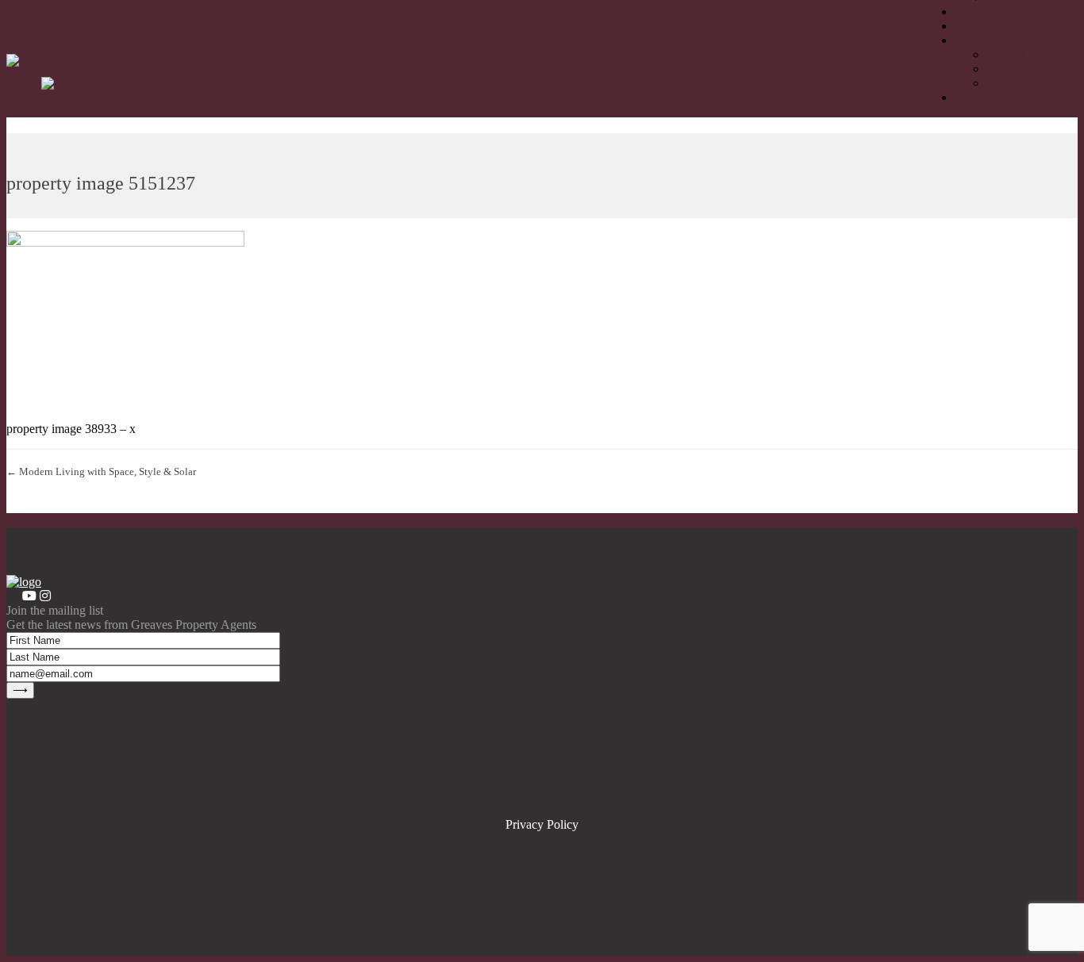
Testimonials (1017, 83)
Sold (966, 11)
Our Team (1011, 68)
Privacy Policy (542, 824)
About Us (1011, 54)
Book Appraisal (994, 26)
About (970, 40)
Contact (974, 97)
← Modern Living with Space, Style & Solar (101, 471)
